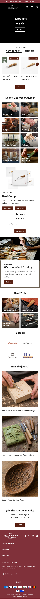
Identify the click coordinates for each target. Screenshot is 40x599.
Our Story (8, 282)
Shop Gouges (7, 208)
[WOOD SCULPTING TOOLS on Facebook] (25, 535)
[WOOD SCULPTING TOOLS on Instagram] (33, 535)
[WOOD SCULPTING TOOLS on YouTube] (37, 535)
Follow (20, 524)
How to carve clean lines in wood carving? (18, 410)
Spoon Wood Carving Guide (13, 500)
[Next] (37, 64)
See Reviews (20, 231)
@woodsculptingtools (21, 517)
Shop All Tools (20, 208)
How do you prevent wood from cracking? (18, 455)
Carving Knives (14, 50)
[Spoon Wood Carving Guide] (20, 479)
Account (6, 556)
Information (8, 544)
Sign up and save (10, 563)
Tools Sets (29, 50)
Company (6, 550)
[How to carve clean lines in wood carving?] (20, 389)
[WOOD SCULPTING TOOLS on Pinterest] (29, 535)
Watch (21, 29)
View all (20, 87)
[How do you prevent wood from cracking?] (20, 434)
